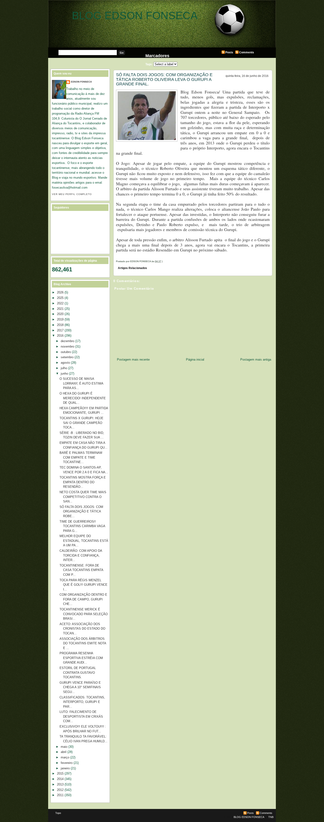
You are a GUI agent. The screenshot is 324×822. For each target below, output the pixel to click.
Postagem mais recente (133, 359)
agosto (65, 362)
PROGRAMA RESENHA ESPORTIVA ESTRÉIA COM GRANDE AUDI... (81, 657)
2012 (60, 790)
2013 (60, 784)
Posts (229, 52)
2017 (60, 330)
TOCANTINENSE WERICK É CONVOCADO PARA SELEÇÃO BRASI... (84, 614)
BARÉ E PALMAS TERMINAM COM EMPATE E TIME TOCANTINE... (81, 457)
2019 (60, 319)
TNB (270, 817)
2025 (60, 298)
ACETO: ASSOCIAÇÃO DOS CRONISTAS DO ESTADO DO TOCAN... (82, 628)
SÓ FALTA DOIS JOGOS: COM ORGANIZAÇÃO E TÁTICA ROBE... (81, 511)
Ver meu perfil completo (72, 194)
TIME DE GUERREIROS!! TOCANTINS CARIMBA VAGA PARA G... (82, 526)
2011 (60, 795)
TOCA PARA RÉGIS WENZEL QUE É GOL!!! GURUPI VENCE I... (83, 584)
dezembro (67, 341)
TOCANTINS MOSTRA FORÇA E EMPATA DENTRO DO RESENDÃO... (83, 482)
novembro (67, 346)
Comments (246, 52)
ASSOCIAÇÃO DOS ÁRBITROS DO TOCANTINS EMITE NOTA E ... (83, 643)
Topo (58, 813)
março (65, 757)
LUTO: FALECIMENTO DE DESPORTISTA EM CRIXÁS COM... (81, 716)
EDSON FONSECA (81, 81)
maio (64, 746)
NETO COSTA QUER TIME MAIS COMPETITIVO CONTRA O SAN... (83, 496)
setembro (67, 357)
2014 (60, 779)
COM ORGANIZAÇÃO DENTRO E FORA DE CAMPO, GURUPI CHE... (83, 599)
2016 (60, 335)
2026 (60, 292)
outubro (66, 352)
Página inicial (195, 359)
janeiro (65, 768)
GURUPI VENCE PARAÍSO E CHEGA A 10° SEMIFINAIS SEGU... (80, 687)
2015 (60, 773)
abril (63, 752)
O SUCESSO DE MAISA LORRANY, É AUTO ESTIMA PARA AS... (81, 383)
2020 (60, 314)
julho (64, 368)
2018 (60, 325)
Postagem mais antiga (255, 359)
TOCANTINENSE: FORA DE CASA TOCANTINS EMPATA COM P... (81, 570)
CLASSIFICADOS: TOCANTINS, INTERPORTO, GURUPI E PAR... (82, 702)
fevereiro (67, 763)
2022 (60, 303)
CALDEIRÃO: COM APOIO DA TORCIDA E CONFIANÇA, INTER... (81, 555)
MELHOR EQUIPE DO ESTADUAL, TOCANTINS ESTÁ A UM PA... (84, 540)
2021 (60, 309)
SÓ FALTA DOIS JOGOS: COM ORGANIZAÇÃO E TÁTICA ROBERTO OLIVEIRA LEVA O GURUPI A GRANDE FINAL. (164, 79)
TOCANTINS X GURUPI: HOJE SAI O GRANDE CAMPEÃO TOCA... (81, 422)
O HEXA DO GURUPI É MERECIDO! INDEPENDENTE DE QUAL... (83, 398)
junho (64, 373)
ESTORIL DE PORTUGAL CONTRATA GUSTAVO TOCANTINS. (78, 672)
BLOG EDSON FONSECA (135, 15)
